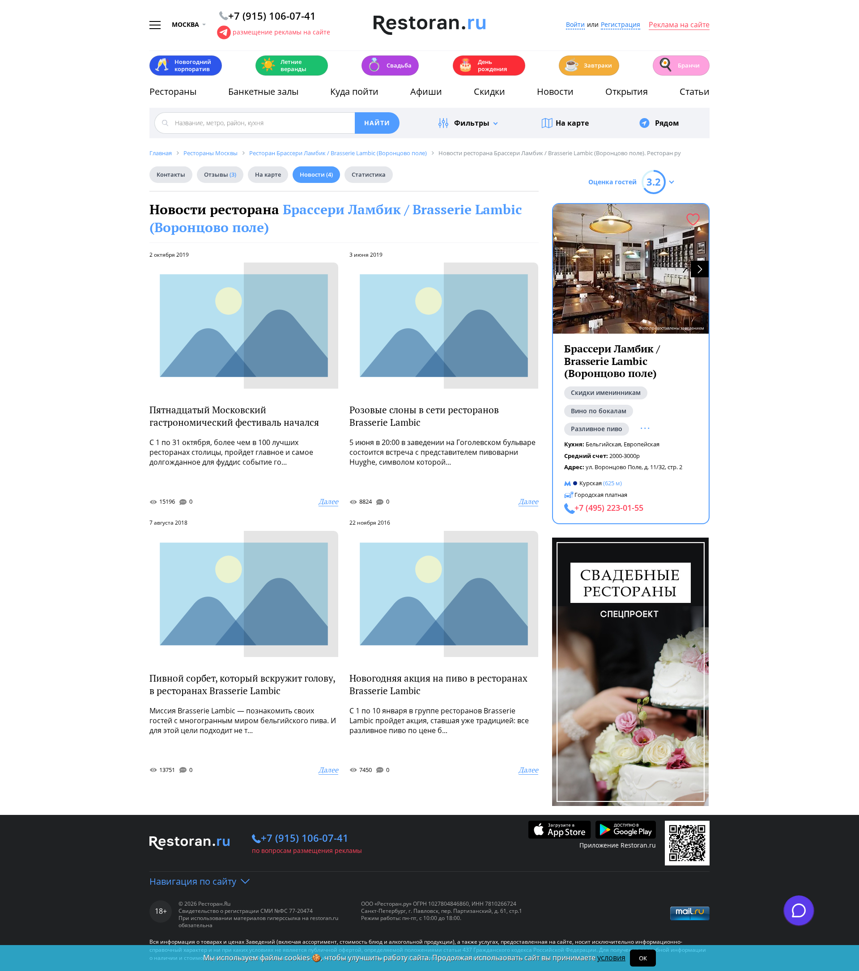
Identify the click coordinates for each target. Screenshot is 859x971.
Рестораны (172, 91)
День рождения (482, 65)
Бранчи (679, 65)
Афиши (426, 91)
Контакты (171, 174)
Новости (555, 91)
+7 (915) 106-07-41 (305, 838)
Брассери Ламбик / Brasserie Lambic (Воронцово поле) (612, 361)
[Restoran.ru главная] (429, 25)
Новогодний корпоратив (182, 65)
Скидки (489, 91)
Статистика (369, 174)
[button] (700, 269)
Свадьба (389, 65)
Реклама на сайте (679, 25)
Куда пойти (354, 91)
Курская (590, 483)
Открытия (626, 91)
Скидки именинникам (606, 392)
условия (611, 958)
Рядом (667, 123)
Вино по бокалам (598, 410)
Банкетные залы (263, 91)
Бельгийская (603, 444)
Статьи (695, 91)
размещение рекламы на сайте (281, 32)
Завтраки (588, 65)
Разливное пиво (596, 428)
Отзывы (220, 174)
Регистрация (620, 25)
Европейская (641, 444)
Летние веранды (283, 65)
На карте (572, 123)
